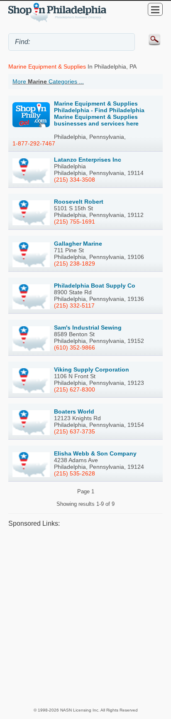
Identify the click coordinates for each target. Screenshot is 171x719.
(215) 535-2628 (74, 473)
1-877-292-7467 (33, 143)
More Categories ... (48, 81)
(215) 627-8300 (74, 389)
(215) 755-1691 (74, 221)
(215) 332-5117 (74, 305)
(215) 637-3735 (74, 431)
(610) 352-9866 (74, 347)
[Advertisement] (85, 617)
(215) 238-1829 (74, 263)
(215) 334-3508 (74, 179)
